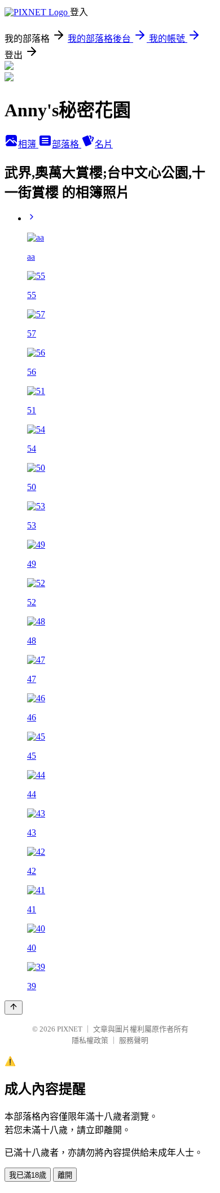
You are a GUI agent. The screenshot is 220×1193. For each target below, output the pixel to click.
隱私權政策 (90, 1040)
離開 (65, 1175)
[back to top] (14, 1007)
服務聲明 (133, 1040)
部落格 (66, 144)
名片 (104, 144)
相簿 (28, 144)
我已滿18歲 (27, 1175)
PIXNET (69, 1029)
